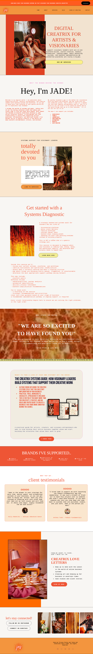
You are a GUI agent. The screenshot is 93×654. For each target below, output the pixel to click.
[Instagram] (61, 649)
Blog (63, 10)
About (46, 10)
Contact (87, 10)
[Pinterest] (69, 649)
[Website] (73, 649)
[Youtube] (65, 649)
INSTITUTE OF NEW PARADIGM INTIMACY (47, 459)
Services (54, 10)
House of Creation (75, 10)
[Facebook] (58, 649)
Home (38, 10)
